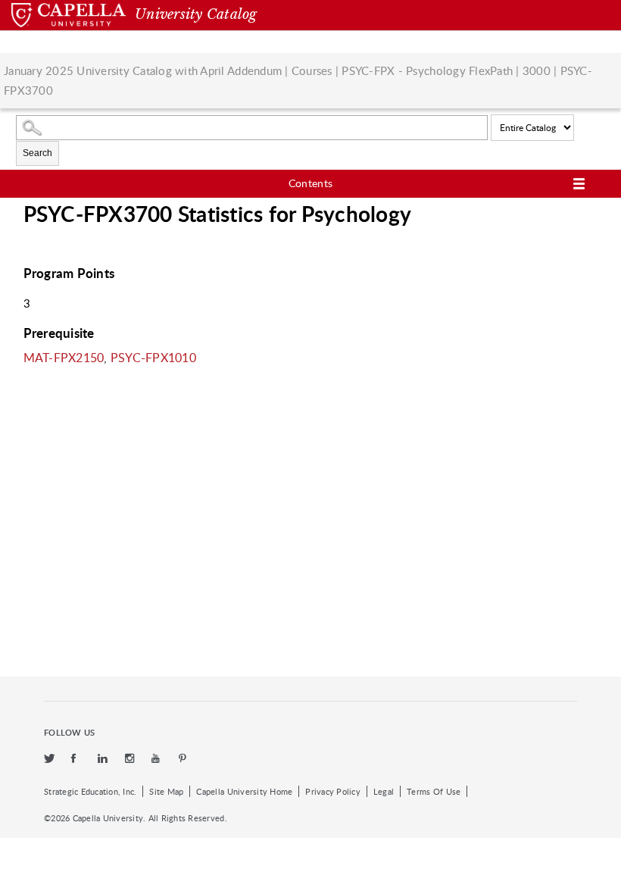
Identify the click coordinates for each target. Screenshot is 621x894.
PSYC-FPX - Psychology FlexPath (427, 70)
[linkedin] (104, 758)
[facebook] (77, 758)
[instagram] (131, 758)
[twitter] (50, 758)
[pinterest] (183, 758)
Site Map (166, 791)
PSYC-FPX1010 (153, 357)
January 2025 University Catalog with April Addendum (143, 70)
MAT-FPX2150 (64, 357)
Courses (312, 70)
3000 (537, 70)
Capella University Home (244, 791)
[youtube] (157, 758)
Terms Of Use (433, 791)
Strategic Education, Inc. (90, 791)
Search (37, 153)
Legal (383, 791)
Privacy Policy (332, 791)
